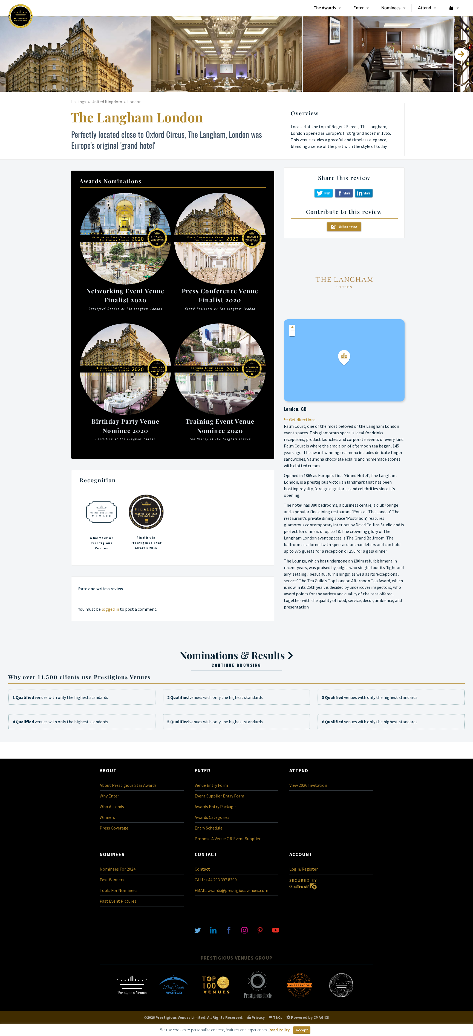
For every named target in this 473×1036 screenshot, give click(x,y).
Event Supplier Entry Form (219, 796)
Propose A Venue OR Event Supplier (228, 838)
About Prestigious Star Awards (128, 785)
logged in (110, 609)
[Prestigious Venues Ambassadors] (299, 998)
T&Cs (277, 1017)
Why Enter (109, 796)
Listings (78, 101)
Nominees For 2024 (117, 869)
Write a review (346, 226)
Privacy (258, 1017)
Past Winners (112, 879)
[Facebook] (229, 929)
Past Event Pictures (118, 901)
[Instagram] (244, 929)
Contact (202, 869)
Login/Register (303, 869)
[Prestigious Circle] (258, 998)
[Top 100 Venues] (216, 998)
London (134, 101)
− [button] (292, 333)
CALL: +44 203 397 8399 (216, 879)
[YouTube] (276, 929)
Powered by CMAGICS (309, 1017)
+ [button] (292, 327)
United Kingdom (106, 101)
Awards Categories (212, 817)
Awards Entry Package (215, 806)
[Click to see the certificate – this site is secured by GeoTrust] (303, 890)
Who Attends (112, 806)
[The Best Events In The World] (174, 998)
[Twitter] (198, 929)
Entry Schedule (209, 828)
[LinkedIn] (213, 929)
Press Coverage (114, 828)
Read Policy (279, 1029)
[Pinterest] (260, 929)
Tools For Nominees (118, 890)
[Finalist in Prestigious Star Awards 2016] (146, 524)
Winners (107, 817)
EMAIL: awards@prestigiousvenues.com (231, 890)
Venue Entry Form (211, 785)
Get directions (302, 419)
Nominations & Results (233, 658)
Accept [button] (302, 1030)
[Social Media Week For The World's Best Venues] (341, 998)
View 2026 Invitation (308, 785)
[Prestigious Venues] (132, 998)
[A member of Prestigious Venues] (101, 524)
